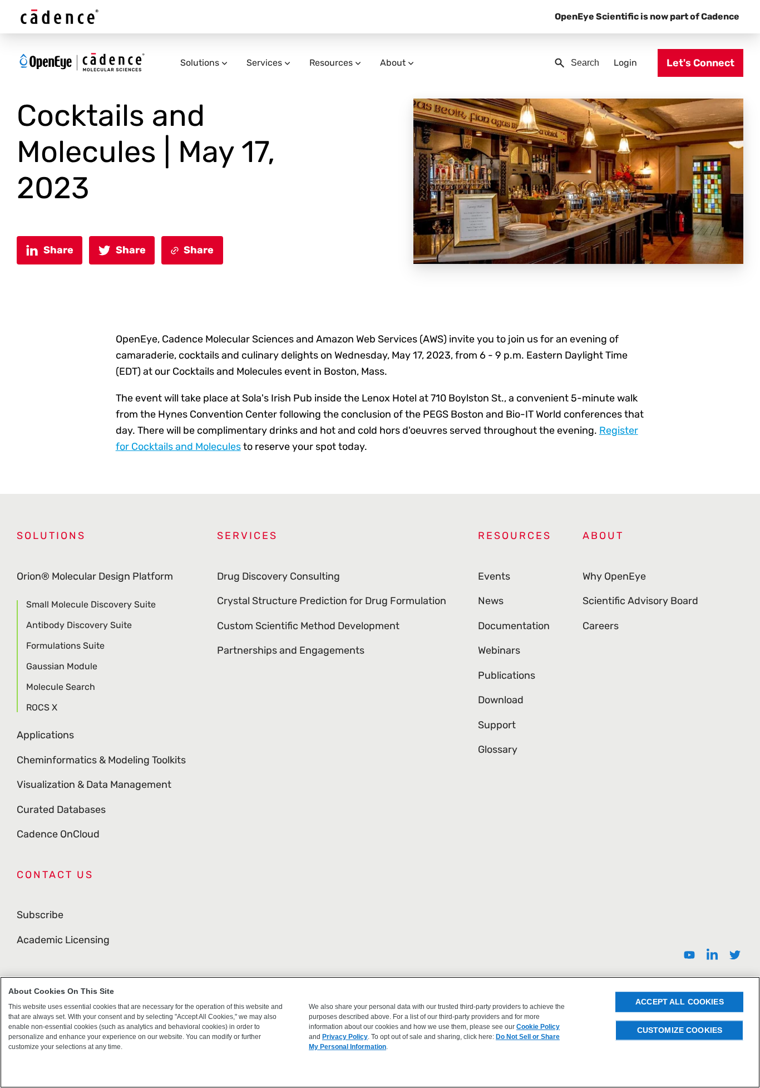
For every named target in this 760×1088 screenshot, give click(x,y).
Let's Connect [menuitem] (700, 63)
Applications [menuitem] (45, 735)
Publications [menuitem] (506, 675)
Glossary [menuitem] (497, 749)
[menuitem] (689, 955)
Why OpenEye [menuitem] (614, 576)
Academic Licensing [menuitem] (63, 940)
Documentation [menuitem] (514, 626)
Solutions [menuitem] (199, 62)
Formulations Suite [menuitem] (65, 645)
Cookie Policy (538, 1027)
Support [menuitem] (497, 725)
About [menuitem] (393, 62)
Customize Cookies (679, 1030)
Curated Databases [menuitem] (61, 809)
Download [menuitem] (501, 700)
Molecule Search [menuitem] (60, 687)
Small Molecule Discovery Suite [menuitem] (91, 605)
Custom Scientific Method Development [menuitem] (308, 626)
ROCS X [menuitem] (41, 707)
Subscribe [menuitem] (40, 915)
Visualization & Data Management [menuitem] (94, 784)
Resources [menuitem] (331, 62)
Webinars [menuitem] (499, 650)
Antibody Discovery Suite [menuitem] (79, 625)
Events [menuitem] (494, 576)
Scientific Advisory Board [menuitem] (640, 601)
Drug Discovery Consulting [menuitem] (278, 576)
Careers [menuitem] (601, 626)
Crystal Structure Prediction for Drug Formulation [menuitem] (331, 601)
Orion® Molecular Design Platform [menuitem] (95, 576)
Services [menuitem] (264, 62)
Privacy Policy (345, 1037)
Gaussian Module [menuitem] (61, 666)
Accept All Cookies (679, 1001)
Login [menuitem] (625, 62)
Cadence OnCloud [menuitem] (58, 834)
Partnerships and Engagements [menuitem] (290, 650)
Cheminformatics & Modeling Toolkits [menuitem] (101, 760)
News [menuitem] (491, 601)
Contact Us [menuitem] (55, 875)
